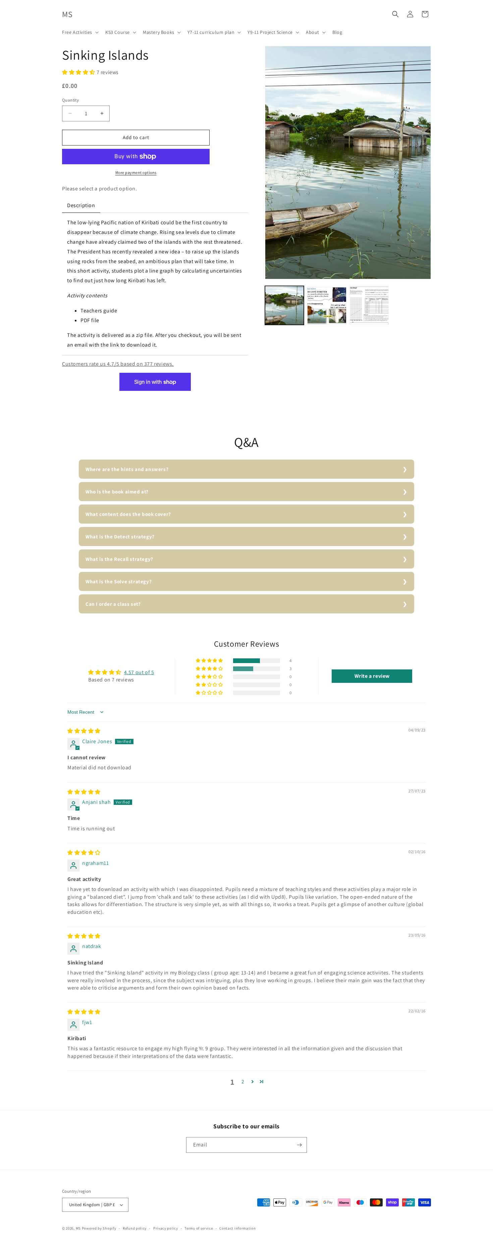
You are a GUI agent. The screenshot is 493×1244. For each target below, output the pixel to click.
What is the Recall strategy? (119, 559)
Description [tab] (81, 205)
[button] (79, 32)
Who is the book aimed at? (117, 491)
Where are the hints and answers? (127, 469)
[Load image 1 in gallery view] (284, 305)
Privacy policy (165, 1228)
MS (78, 1228)
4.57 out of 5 (139, 672)
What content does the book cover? (128, 514)
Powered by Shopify (99, 1228)
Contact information (237, 1228)
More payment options (136, 172)
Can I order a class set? (113, 604)
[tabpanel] (155, 284)
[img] (84, 730)
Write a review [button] (372, 675)
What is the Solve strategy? (119, 581)
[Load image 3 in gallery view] (369, 305)
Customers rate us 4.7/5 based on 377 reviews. (118, 363)
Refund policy (135, 1228)
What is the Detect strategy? (120, 536)
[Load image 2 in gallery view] (326, 305)
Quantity (70, 100)
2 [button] (242, 1081)
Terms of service (198, 1228)
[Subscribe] (299, 1145)
